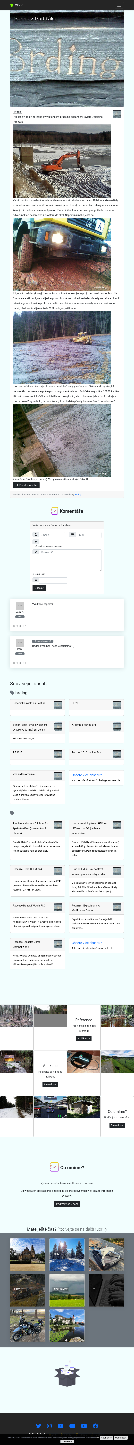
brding (17, 111)
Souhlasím (106, 1437)
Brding (78, 494)
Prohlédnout (83, 1038)
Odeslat (39, 588)
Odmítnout (120, 1437)
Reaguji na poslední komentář (49, 546)
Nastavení (67, 1441)
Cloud (18, 5)
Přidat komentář (27, 485)
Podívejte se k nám (67, 1204)
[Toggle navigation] (119, 5)
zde (97, 1437)
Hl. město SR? (39, 574)
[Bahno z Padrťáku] (67, 57)
